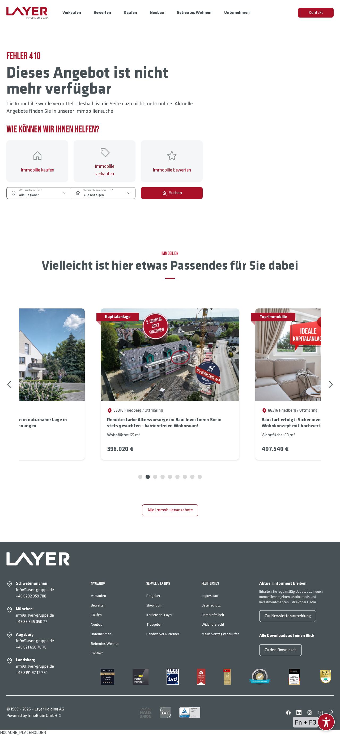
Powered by (31, 715)
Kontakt (316, 12)
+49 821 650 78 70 (31, 647)
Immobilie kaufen (37, 170)
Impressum (210, 595)
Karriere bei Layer (159, 615)
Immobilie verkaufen (104, 170)
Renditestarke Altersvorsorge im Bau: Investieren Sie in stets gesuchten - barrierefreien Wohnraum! (164, 423)
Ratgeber (153, 595)
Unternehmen (237, 12)
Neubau (157, 12)
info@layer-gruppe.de (35, 589)
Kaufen (130, 12)
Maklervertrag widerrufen (220, 634)
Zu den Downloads (280, 650)
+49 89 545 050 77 (31, 621)
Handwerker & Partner (162, 634)
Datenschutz (211, 605)
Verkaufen (71, 12)
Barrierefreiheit (213, 615)
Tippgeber (154, 624)
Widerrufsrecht (213, 624)
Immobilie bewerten (172, 170)
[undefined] (326, 722)
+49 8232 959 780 (31, 596)
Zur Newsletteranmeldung (288, 615)
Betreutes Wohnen (194, 12)
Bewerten (102, 12)
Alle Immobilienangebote (170, 510)
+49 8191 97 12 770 (32, 672)
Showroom (154, 605)
